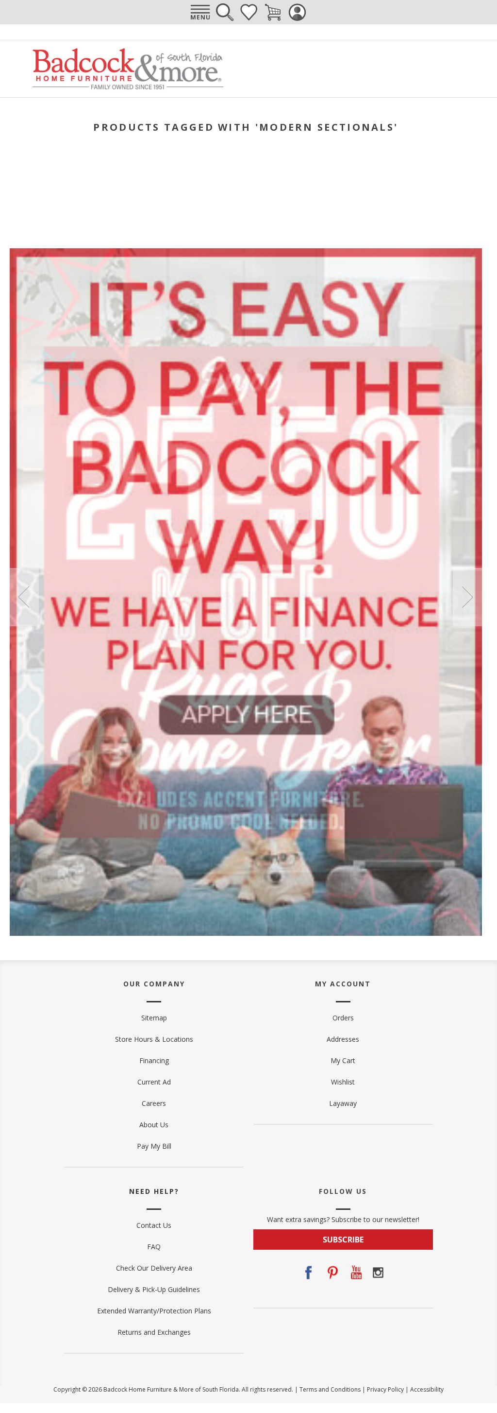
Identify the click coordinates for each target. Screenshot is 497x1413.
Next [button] (467, 597)
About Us (153, 1124)
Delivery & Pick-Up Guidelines (154, 1289)
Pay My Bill (154, 1146)
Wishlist (248, 12)
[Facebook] (308, 1272)
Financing (154, 1060)
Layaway (343, 1103)
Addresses (343, 1039)
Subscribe (343, 1239)
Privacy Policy (385, 1389)
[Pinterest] (331, 1272)
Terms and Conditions (330, 1389)
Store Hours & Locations (154, 1039)
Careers (154, 1103)
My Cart (343, 1060)
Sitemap (154, 1017)
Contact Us (153, 1225)
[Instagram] (378, 1272)
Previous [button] (24, 597)
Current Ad (154, 1081)
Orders (343, 1017)
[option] (246, 592)
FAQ (154, 1246)
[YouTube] (354, 1272)
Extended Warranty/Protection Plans (154, 1310)
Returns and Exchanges (154, 1332)
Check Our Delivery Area (154, 1268)
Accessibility (427, 1389)
